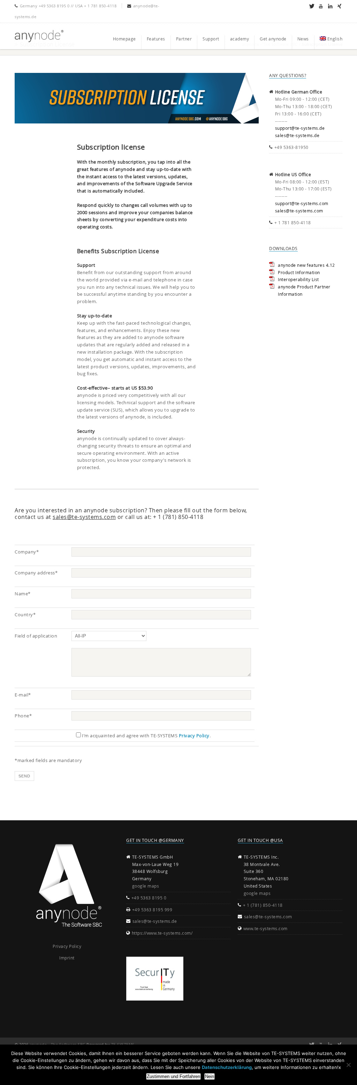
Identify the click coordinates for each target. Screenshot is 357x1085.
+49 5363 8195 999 (152, 909)
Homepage (124, 39)
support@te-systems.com (301, 203)
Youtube (321, 6)
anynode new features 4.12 (306, 265)
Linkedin (330, 6)
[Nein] (348, 1064)
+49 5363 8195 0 (149, 898)
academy (239, 39)
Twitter (311, 6)
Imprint (67, 957)
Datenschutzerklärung (227, 1067)
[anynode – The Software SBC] (39, 36)
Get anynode (273, 39)
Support (211, 39)
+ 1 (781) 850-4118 (263, 905)
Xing (339, 6)
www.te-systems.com (265, 928)
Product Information (299, 272)
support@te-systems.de (300, 128)
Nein (209, 1076)
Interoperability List (298, 279)
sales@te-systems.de (297, 135)
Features (156, 39)
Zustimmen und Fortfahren (173, 1076)
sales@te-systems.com (84, 517)
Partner (184, 39)
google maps (145, 886)
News (303, 39)
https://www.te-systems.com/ (162, 933)
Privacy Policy (194, 735)
